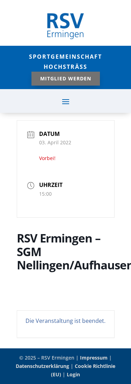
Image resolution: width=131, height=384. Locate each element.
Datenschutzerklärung (42, 366)
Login (73, 374)
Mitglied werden (65, 78)
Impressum (94, 357)
